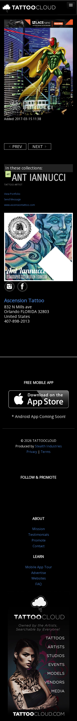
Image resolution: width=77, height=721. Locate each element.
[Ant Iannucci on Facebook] (23, 286)
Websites (38, 578)
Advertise (38, 573)
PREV (16, 146)
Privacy (31, 452)
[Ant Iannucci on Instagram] (10, 286)
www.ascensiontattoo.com (19, 205)
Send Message (12, 199)
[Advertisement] (37, 132)
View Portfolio (12, 194)
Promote (39, 540)
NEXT (38, 146)
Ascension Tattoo (24, 300)
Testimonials (38, 534)
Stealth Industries (48, 446)
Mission (38, 529)
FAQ (38, 584)
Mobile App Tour (38, 567)
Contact (39, 546)
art (8, 174)
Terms (46, 452)
